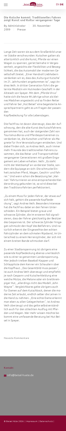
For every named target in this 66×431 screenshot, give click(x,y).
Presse (21, 29)
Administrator (17, 25)
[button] (6, 4)
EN (57, 4)
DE (61, 4)
